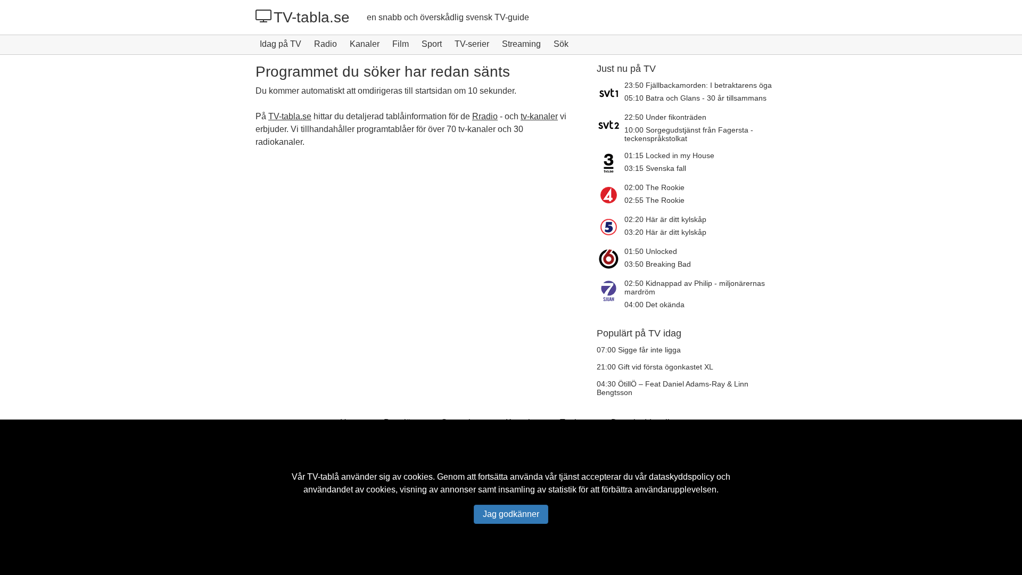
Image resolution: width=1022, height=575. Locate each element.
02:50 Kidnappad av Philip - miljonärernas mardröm (694, 287)
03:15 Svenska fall (655, 168)
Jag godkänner (511, 514)
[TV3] (610, 163)
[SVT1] (610, 92)
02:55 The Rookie (654, 200)
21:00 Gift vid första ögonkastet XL (655, 367)
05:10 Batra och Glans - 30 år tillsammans (695, 98)
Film (400, 43)
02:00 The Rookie (654, 187)
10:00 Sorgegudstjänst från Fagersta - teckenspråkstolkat (688, 134)
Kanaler (365, 43)
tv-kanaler (539, 116)
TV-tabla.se (312, 17)
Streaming (521, 43)
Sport (432, 43)
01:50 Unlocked (650, 251)
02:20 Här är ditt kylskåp (665, 219)
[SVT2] (610, 128)
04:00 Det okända (654, 304)
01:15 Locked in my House (669, 155)
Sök (561, 43)
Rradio (485, 116)
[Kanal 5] (610, 227)
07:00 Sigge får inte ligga (639, 350)
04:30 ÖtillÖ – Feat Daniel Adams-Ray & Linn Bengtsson (672, 388)
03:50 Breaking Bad (657, 264)
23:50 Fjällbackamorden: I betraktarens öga (698, 85)
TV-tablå (323, 476)
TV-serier (472, 43)
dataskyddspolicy (681, 476)
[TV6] (610, 259)
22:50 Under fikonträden (665, 117)
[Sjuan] (610, 294)
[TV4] (610, 195)
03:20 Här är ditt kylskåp (665, 232)
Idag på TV (280, 43)
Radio (325, 43)
